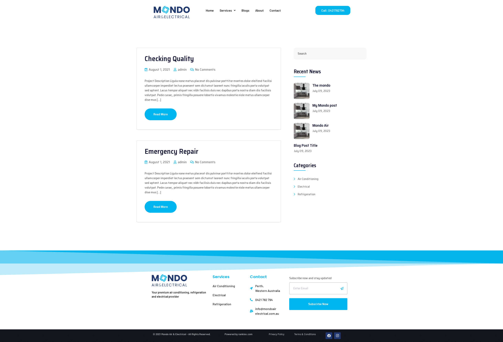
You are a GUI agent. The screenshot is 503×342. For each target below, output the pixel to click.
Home (210, 10)
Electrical (304, 186)
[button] (228, 10)
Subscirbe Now (318, 304)
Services (226, 10)
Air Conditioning (308, 179)
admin (182, 69)
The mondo (321, 85)
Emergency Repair (171, 151)
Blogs (245, 10)
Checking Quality (169, 58)
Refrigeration (306, 194)
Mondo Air (320, 125)
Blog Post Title (306, 145)
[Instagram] (337, 335)
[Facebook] (329, 335)
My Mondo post (324, 105)
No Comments (205, 69)
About (259, 10)
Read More (160, 114)
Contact (275, 10)
